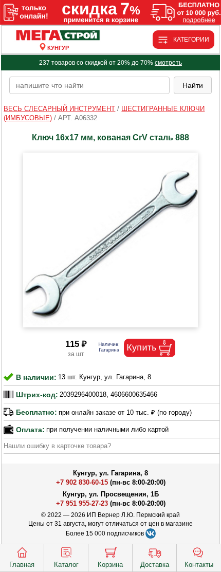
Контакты (199, 564)
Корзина (110, 564)
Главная (21, 564)
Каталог (66, 564)
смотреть (168, 62)
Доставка (154, 564)
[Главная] (58, 36)
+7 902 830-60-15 (82, 482)
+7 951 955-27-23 (82, 503)
